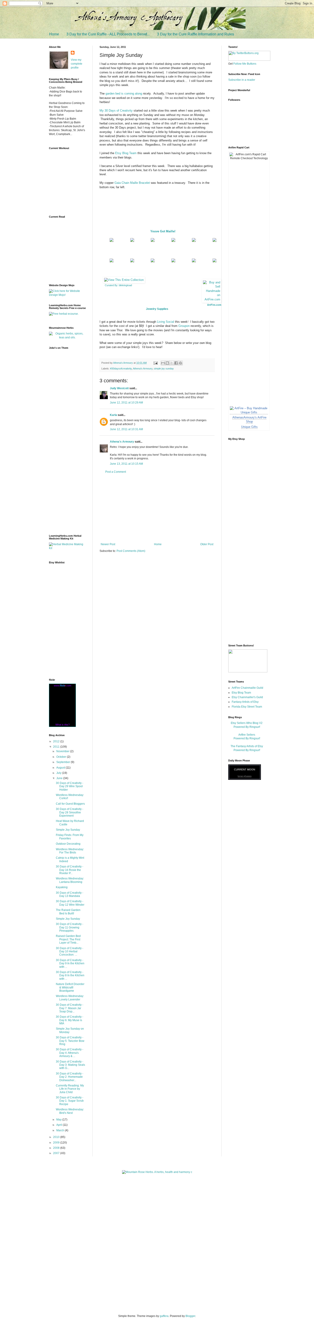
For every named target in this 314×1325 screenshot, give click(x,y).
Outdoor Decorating (68, 843)
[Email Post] (155, 362)
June (59, 778)
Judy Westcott (119, 388)
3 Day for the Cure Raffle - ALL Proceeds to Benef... (108, 34)
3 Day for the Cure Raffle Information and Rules (195, 34)
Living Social (165, 321)
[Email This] (163, 363)
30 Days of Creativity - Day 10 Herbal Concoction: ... (69, 951)
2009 (56, 1142)
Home (54, 34)
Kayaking (62, 887)
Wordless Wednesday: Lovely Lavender (70, 997)
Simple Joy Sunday (68, 829)
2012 (56, 741)
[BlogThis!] (167, 363)
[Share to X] (171, 363)
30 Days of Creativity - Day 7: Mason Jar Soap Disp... (69, 1008)
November (63, 751)
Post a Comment (115, 471)
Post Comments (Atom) (131, 551)
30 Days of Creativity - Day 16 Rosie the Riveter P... (69, 870)
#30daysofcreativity (121, 368)
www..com (62, 685)
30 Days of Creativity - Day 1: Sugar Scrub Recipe (70, 1101)
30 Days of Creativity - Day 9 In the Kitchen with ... (70, 963)
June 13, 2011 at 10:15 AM (126, 463)
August (61, 767)
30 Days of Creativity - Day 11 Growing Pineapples (69, 927)
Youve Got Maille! (162, 231)
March (60, 1130)
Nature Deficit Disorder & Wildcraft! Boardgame (70, 987)
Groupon (184, 326)
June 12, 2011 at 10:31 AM (126, 429)
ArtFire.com (214, 304)
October (61, 756)
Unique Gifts (249, 427)
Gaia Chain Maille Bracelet (132, 182)
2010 (56, 1137)
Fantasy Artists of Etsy (245, 701)
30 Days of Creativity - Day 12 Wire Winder (70, 903)
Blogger (190, 1316)
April (59, 1124)
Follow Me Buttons (244, 63)
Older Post (206, 544)
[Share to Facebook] (176, 363)
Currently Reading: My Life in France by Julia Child (70, 1089)
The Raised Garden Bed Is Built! (68, 911)
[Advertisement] (157, 508)
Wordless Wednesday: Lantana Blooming (70, 880)
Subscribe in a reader (241, 79)
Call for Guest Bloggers (70, 803)
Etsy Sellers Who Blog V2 (247, 723)
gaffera (164, 1316)
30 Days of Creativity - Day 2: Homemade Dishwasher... (69, 1077)
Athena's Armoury (142, 368)
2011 (56, 746)
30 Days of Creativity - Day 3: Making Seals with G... (70, 1065)
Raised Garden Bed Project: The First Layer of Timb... (68, 939)
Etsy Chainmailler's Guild (247, 697)
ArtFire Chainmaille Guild (247, 687)
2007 (56, 1153)
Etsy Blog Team (126, 153)
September (63, 762)
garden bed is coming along (124, 93)
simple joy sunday (164, 368)
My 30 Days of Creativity (116, 110)
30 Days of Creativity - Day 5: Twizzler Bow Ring (70, 1041)
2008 (56, 1147)
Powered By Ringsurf (247, 727)
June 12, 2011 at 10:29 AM (126, 402)
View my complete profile (76, 63)
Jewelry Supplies (157, 309)
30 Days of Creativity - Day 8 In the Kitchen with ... (70, 975)
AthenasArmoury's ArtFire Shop (249, 419)
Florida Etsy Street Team (247, 706)
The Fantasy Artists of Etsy (247, 746)
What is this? (62, 724)
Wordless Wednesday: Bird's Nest (70, 1111)
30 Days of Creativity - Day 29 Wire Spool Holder (69, 786)
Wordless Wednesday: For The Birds (70, 851)
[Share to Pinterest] (180, 363)
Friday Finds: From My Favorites (69, 836)
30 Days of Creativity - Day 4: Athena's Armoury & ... (69, 1053)
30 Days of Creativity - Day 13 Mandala (69, 894)
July (59, 773)
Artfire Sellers (246, 734)
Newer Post (108, 544)
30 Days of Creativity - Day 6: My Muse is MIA (69, 1020)
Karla (113, 415)
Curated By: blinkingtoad (118, 285)
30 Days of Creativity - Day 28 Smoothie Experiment (69, 812)
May (59, 1119)
